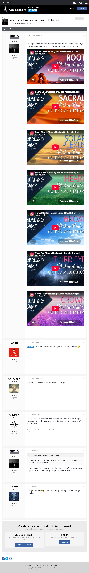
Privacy (45, 565)
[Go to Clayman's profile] (14, 424)
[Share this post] (84, 36)
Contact (62, 565)
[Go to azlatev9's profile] (5, 22)
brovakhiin (52, 455)
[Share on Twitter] (6, 558)
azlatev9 (20, 23)
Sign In (71, 8)
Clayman (14, 414)
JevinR (14, 486)
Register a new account (24, 545)
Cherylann (14, 378)
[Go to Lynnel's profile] (14, 352)
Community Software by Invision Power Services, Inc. (44, 570)
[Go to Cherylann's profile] (14, 388)
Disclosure (53, 565)
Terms (38, 565)
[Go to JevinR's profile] (14, 496)
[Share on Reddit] (10, 558)
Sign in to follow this (9, 18)
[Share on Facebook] (3, 558)
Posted (35, 36)
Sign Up (82, 8)
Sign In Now (64, 542)
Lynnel (14, 342)
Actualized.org (29, 565)
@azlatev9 (30, 347)
